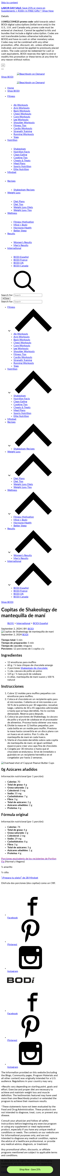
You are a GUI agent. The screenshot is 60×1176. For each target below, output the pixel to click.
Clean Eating (20, 154)
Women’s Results (23, 242)
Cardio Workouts (23, 128)
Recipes (11, 181)
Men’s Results (21, 245)
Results (11, 233)
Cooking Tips (21, 157)
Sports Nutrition (22, 166)
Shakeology (20, 149)
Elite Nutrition (21, 169)
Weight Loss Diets (23, 207)
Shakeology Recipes (24, 190)
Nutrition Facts (22, 152)
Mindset (11, 172)
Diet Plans (19, 201)
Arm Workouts (22, 108)
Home (10, 88)
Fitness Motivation (24, 222)
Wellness (12, 213)
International (14, 248)
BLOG (10, 623)
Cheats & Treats (22, 160)
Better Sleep (20, 230)
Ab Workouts (21, 105)
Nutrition (12, 140)
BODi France (20, 260)
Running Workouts (24, 134)
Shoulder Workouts (24, 122)
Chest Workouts (22, 114)
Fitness (11, 96)
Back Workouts (22, 111)
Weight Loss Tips (23, 210)
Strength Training (23, 131)
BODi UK (19, 263)
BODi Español (21, 257)
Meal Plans (19, 163)
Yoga (16, 137)
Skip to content (9, 2)
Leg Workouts (21, 119)
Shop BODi (7, 77)
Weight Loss (13, 192)
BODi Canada (21, 266)
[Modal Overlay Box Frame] (30, 1167)
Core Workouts (22, 117)
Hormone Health (23, 228)
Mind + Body (20, 225)
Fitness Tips (20, 125)
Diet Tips (18, 204)
